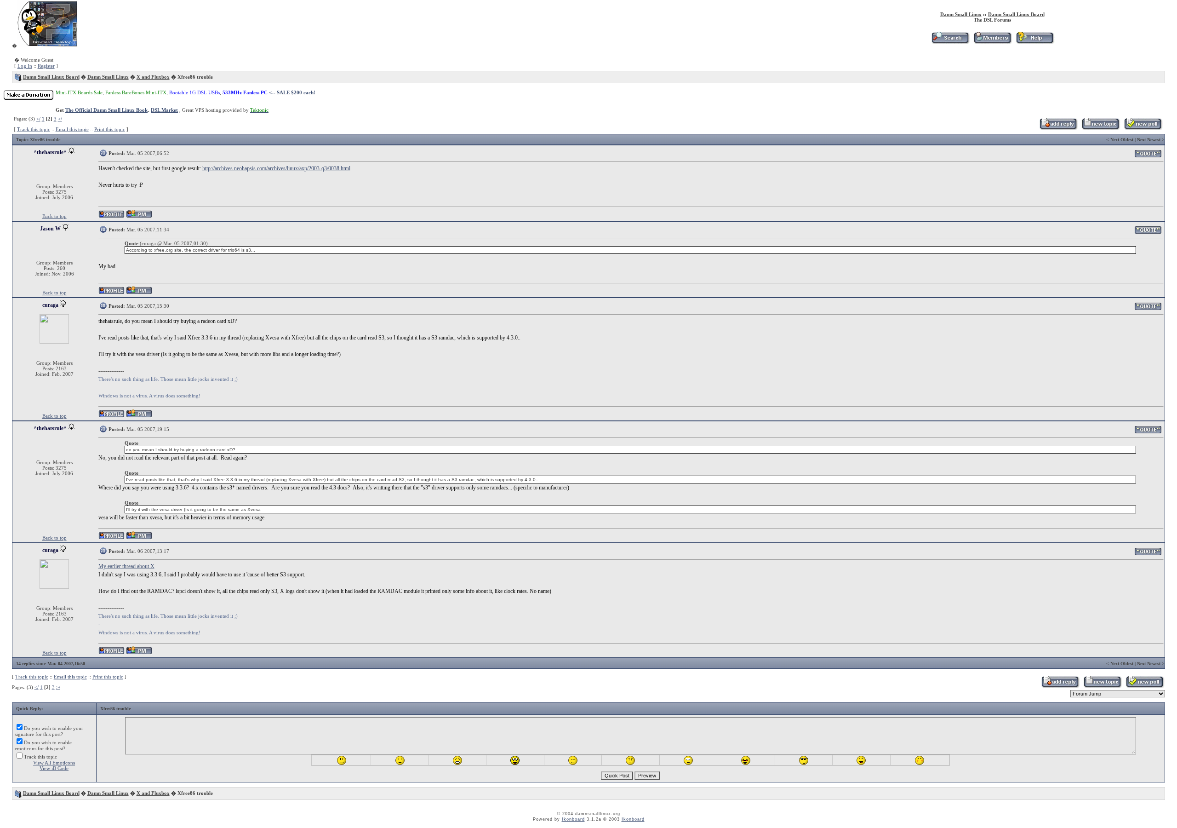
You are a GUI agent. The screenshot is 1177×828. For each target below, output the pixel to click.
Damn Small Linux (961, 14)
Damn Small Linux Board (1016, 14)
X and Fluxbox (153, 77)
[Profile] (111, 216)
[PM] (139, 216)
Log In (24, 66)
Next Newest (1148, 139)
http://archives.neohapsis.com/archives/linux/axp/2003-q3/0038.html (276, 168)
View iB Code (54, 768)
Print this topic (109, 129)
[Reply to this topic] (1058, 128)
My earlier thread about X (126, 566)
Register (46, 66)
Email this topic (72, 129)
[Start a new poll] (1142, 128)
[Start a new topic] (1100, 128)
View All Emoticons (54, 762)
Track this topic (33, 129)
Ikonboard (573, 819)
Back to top (54, 216)
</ (38, 118)
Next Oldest (1121, 139)
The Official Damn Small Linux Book (106, 110)
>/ (60, 118)
